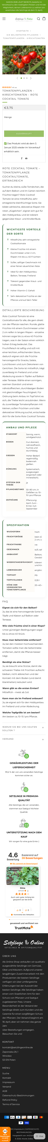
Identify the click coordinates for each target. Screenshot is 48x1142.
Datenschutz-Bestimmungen (18, 1095)
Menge (8, 117)
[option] (24, 59)
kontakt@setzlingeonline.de (17, 1047)
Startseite (22, 31)
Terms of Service (11, 1104)
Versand (6, 1086)
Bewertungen (32, 858)
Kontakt (6, 1078)
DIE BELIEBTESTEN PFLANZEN (23, 35)
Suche (5, 1073)
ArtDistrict (31, 1136)
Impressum (8, 1082)
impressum (19, 1129)
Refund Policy (9, 1100)
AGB (4, 1091)
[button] (21, 78)
